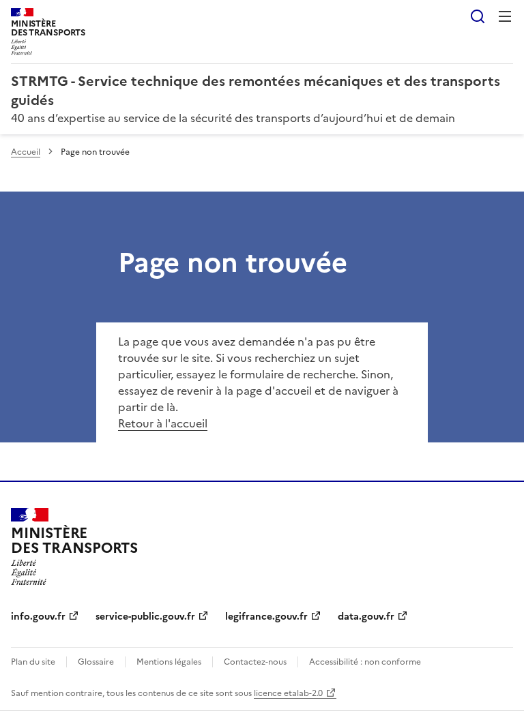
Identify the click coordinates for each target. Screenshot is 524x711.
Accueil (25, 152)
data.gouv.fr (366, 616)
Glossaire (96, 662)
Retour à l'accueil (162, 423)
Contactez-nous (255, 662)
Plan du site (33, 662)
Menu (505, 16)
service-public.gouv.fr (145, 616)
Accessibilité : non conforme (365, 662)
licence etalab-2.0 (288, 693)
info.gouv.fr (38, 616)
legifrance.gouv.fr (266, 616)
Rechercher (477, 16)
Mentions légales (168, 662)
